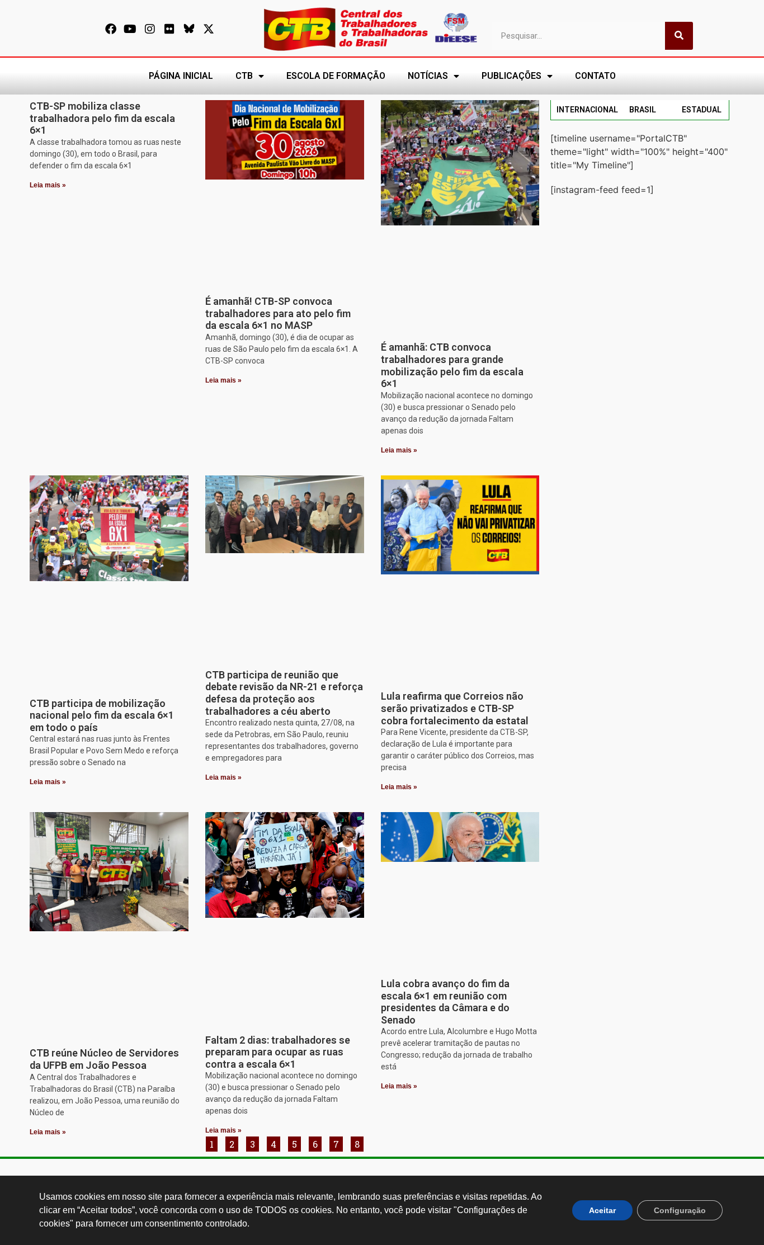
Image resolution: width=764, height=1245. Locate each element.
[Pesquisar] (679, 36)
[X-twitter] (209, 29)
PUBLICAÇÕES (511, 75)
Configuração (680, 1210)
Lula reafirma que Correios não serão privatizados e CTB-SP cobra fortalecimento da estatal (455, 708)
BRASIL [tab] (642, 109)
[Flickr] (169, 29)
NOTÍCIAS (428, 75)
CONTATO (595, 75)
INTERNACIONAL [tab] (587, 109)
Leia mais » (48, 185)
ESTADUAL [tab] (701, 109)
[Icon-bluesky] (189, 29)
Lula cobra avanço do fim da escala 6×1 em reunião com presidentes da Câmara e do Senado (445, 1002)
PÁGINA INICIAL (181, 75)
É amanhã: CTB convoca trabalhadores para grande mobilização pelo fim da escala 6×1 (452, 365)
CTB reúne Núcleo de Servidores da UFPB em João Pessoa (104, 1059)
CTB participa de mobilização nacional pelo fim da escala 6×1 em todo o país (102, 715)
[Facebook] (111, 29)
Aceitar (602, 1210)
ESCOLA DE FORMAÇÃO (335, 75)
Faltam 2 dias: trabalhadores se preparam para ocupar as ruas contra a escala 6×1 (277, 1052)
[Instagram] (150, 29)
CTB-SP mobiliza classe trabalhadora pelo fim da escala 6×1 (102, 118)
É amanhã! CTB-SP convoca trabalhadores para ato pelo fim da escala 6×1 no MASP (278, 313)
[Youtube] (130, 29)
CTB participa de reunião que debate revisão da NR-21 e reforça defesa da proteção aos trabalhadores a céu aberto (284, 693)
